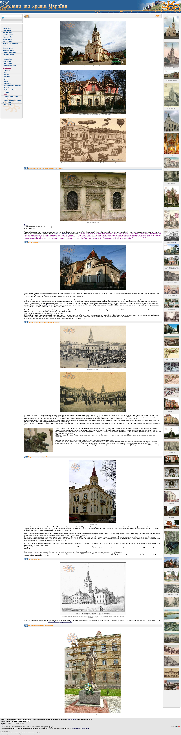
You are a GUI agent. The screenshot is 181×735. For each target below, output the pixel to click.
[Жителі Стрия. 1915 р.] (171, 588)
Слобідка (6, 92)
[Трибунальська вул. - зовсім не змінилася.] (171, 602)
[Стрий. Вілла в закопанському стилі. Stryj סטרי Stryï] (93, 92)
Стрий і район (7, 68)
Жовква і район (7, 39)
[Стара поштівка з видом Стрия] (171, 303)
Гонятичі (6, 74)
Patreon (3, 725)
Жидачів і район (7, 37)
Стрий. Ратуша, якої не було (12, 100)
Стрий (5, 94)
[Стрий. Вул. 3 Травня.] (171, 329)
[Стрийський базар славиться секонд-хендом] (171, 524)
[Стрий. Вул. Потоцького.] (171, 316)
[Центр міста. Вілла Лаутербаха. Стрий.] (171, 196)
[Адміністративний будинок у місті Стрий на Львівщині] (171, 420)
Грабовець (7, 76)
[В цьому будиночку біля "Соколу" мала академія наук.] (171, 261)
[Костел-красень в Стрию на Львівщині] (171, 27)
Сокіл (174, 242)
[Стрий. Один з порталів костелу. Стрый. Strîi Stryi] (93, 196)
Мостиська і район (8, 50)
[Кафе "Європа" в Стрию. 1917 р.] (171, 661)
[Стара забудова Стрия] (171, 562)
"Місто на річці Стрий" (61, 233)
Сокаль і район (7, 63)
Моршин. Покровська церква (12, 85)
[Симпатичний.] (171, 404)
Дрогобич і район (8, 35)
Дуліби (6, 81)
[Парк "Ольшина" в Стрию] (171, 176)
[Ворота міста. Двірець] (171, 162)
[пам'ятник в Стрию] (171, 433)
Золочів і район (7, 41)
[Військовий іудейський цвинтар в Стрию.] (171, 638)
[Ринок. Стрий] (171, 685)
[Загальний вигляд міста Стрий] (171, 341)
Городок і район (7, 32)
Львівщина (5, 26)
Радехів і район (7, 57)
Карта (26, 225)
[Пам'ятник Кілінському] (171, 276)
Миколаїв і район (8, 48)
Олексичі (6, 87)
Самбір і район (7, 59)
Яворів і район (7, 104)
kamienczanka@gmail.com (80, 728)
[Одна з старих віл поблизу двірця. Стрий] (93, 267)
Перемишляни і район (9, 52)
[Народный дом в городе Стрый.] (171, 459)
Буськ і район (7, 30)
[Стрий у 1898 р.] (171, 353)
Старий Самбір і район (9, 65)
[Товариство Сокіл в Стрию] (171, 236)
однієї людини (72, 719)
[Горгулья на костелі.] (38, 440)
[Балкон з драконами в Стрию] (171, 542)
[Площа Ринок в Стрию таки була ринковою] (171, 650)
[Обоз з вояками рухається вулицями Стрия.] (171, 627)
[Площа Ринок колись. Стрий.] (93, 347)
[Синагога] (171, 496)
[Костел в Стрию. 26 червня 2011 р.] (93, 43)
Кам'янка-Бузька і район (10, 43)
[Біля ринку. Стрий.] (171, 511)
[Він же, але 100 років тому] (171, 54)
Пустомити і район (8, 54)
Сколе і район (7, 61)
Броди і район (7, 28)
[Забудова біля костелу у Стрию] (171, 74)
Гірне (5, 72)
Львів (4, 46)
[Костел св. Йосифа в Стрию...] (171, 95)
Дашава (6, 79)
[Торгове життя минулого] (171, 289)
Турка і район (7, 102)
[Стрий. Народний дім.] (171, 446)
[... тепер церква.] (171, 143)
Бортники (7, 70)
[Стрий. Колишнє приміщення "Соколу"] (171, 249)
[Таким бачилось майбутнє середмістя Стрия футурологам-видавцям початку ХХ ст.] (93, 140)
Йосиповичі (7, 83)
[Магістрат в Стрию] (171, 673)
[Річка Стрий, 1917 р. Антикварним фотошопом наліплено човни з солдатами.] (171, 614)
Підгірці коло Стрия (10, 90)
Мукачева (49, 305)
